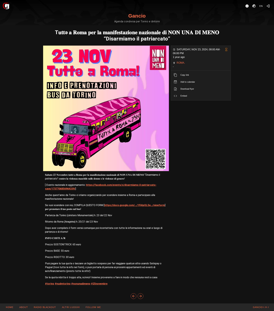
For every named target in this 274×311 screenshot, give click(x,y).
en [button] (261, 6)
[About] (247, 6)
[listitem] (200, 75)
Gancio (137, 16)
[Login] (267, 6)
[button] (70, 307)
